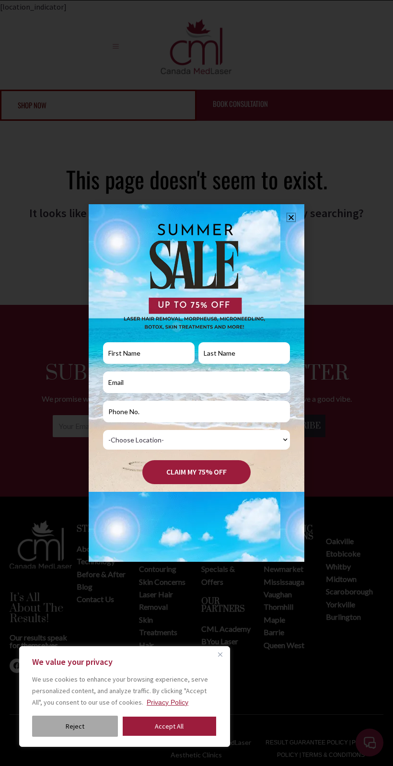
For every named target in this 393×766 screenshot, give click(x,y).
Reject (75, 726)
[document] (196, 383)
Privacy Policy (167, 702)
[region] (124, 696)
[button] (291, 217)
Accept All (169, 726)
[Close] (220, 654)
